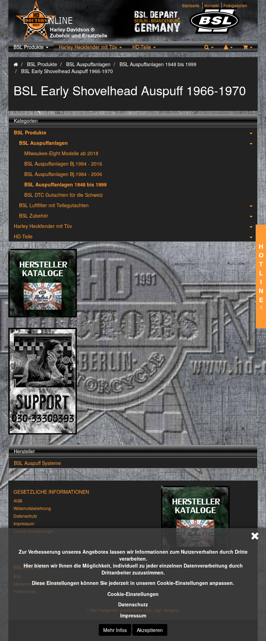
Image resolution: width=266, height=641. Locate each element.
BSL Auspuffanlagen (43, 142)
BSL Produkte (29, 46)
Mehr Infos (115, 629)
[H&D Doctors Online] (73, 21)
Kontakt (211, 5)
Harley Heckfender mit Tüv (88, 46)
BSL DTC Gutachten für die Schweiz (63, 194)
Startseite (191, 5)
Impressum (133, 615)
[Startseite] (16, 64)
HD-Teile (142, 46)
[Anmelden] (228, 47)
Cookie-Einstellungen (133, 593)
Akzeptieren (150, 629)
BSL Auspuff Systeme (37, 462)
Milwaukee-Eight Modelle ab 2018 (61, 153)
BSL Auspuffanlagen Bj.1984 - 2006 (63, 173)
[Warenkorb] (248, 47)
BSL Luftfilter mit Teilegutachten (54, 205)
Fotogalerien (235, 5)
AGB (18, 500)
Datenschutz (133, 604)
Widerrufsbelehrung (32, 508)
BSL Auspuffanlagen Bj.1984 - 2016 (63, 163)
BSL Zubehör (33, 215)
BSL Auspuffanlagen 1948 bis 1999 (65, 184)
